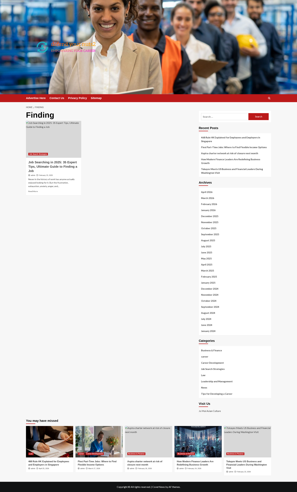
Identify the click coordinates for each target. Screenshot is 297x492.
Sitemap (96, 98)
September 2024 (210, 306)
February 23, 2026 (244, 472)
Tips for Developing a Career (216, 393)
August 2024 (208, 312)
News (204, 387)
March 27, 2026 (94, 468)
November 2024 (209, 294)
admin (33, 175)
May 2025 (206, 258)
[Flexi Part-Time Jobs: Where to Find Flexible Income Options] (99, 441)
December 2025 (209, 216)
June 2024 (206, 325)
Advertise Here (36, 98)
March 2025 (207, 270)
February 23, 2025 (46, 175)
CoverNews (158, 486)
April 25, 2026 (44, 468)
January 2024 (208, 331)
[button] (269, 98)
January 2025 (208, 282)
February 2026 (209, 204)
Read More (33, 191)
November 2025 (209, 222)
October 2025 (208, 228)
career (204, 356)
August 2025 (208, 240)
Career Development (212, 362)
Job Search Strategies (38, 154)
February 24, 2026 (194, 468)
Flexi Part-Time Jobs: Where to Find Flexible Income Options (234, 147)
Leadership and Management (217, 381)
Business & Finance (211, 350)
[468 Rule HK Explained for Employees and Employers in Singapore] (49, 441)
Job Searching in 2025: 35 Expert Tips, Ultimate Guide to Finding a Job (52, 167)
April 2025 (206, 264)
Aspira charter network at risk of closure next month (229, 153)
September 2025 (210, 234)
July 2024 (206, 319)
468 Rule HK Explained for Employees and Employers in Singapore (230, 139)
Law (203, 375)
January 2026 (208, 210)
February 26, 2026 (145, 468)
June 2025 (206, 252)
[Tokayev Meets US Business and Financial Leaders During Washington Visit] (247, 441)
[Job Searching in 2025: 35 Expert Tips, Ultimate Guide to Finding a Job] (53, 139)
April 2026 (206, 192)
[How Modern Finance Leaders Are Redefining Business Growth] (198, 441)
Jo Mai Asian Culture (210, 410)
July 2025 (206, 246)
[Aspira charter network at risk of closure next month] (148, 441)
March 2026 (207, 198)
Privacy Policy (77, 98)
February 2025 (209, 276)
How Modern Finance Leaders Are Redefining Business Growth (230, 161)
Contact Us (57, 98)
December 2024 (209, 288)
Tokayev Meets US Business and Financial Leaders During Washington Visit (232, 171)
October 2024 (208, 300)
